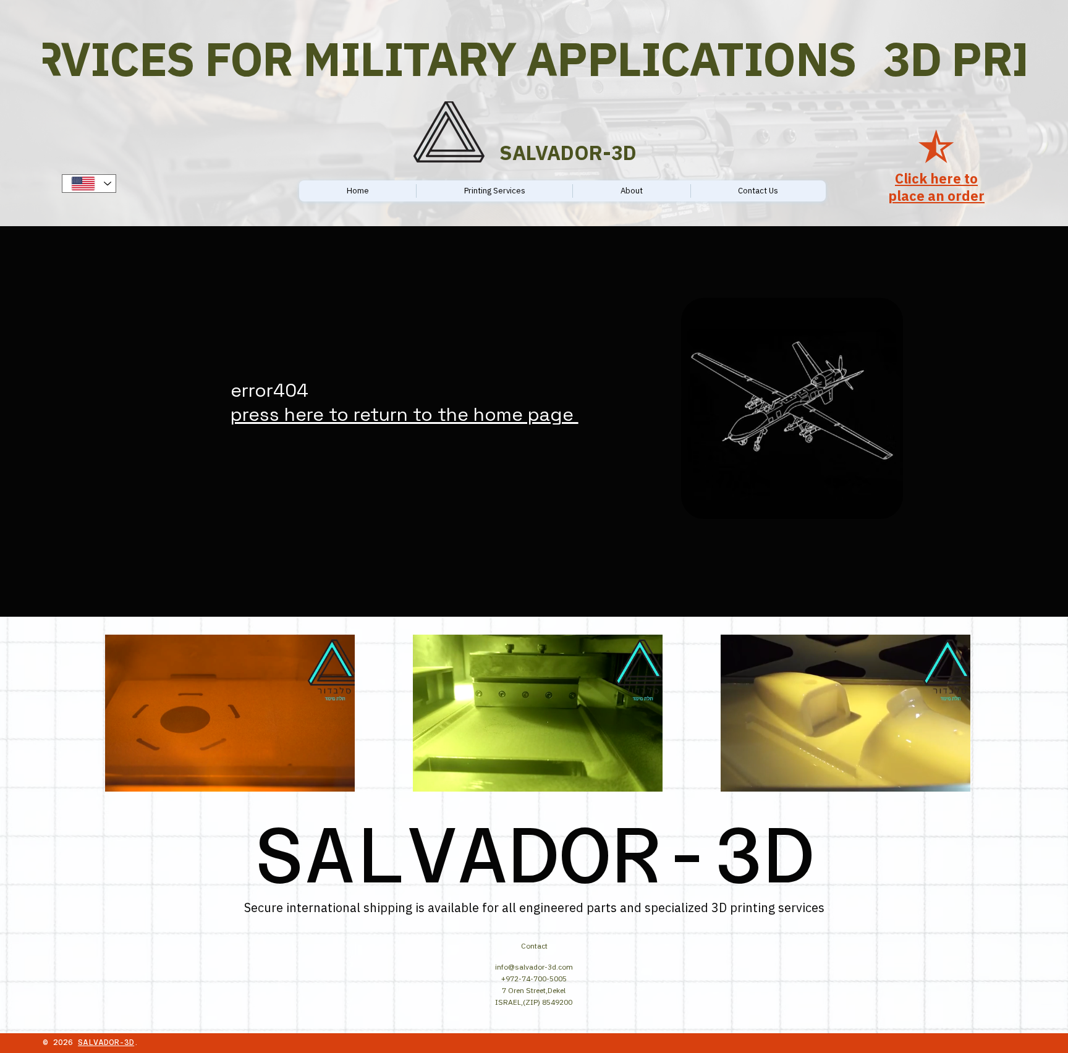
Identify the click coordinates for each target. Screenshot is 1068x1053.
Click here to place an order (936, 187)
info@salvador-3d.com (534, 966)
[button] (333, 776)
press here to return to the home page (404, 414)
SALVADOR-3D (106, 1042)
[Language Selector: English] (89, 183)
